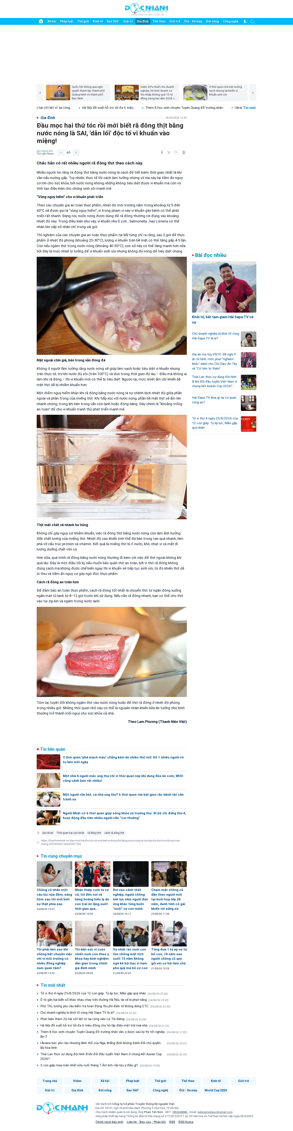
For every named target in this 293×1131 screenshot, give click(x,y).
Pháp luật (66, 21)
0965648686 (180, 1112)
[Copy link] (176, 152)
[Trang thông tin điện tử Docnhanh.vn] (146, 9)
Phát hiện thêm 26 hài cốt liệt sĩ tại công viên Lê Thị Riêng (93, 1019)
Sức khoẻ (47, 832)
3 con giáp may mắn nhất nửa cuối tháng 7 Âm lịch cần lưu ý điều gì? (100, 1065)
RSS (172, 1122)
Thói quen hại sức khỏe (70, 832)
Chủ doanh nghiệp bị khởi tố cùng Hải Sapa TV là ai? (88, 1013)
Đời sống (212, 21)
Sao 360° (113, 21)
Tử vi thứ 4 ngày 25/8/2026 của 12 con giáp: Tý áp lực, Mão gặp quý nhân (104, 993)
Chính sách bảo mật (109, 1122)
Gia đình (143, 21)
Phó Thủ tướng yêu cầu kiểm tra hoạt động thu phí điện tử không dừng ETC (105, 1006)
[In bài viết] (184, 152)
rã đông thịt (94, 832)
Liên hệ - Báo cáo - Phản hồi (146, 1122)
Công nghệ (230, 21)
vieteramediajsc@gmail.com (215, 1112)
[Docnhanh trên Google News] (45, 152)
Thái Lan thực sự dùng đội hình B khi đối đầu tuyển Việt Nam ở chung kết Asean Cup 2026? (113, 1056)
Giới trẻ (174, 21)
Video (77, 1081)
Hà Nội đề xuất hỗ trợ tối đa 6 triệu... (60, 108)
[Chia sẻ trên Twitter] (168, 152)
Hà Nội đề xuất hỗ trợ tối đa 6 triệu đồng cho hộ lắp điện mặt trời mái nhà (104, 1025)
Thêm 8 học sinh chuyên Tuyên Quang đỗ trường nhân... (137, 108)
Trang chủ (49, 1081)
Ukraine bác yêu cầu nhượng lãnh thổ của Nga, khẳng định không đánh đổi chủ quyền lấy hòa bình (113, 1045)
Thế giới (83, 21)
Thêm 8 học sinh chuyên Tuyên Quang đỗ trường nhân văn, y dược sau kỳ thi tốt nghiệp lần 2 (113, 1034)
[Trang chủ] (41, 21)
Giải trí (128, 21)
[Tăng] (76, 152)
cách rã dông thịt (114, 832)
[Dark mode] (246, 21)
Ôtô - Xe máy (193, 21)
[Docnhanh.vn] (62, 1109)
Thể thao (159, 21)
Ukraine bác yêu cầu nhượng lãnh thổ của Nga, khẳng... (225, 108)
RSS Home (185, 1122)
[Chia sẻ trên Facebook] (162, 152)
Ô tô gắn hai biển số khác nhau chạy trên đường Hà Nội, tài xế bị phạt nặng (104, 1000)
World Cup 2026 (216, 1090)
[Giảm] (60, 152)
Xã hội (51, 21)
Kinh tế (98, 21)
